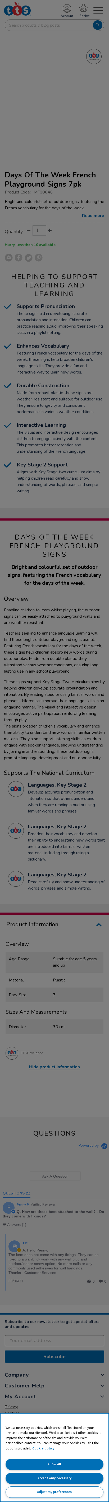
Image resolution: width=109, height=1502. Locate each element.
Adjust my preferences (54, 1492)
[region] (54, 1457)
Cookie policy (43, 1448)
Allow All (54, 1464)
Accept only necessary (54, 1478)
